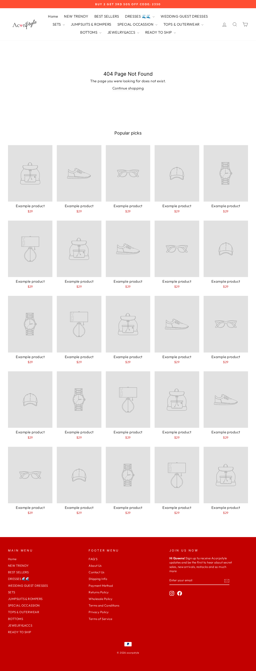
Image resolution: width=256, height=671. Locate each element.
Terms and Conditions (104, 605)
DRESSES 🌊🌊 (138, 16)
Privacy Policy (99, 612)
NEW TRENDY (76, 16)
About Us (95, 566)
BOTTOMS (89, 32)
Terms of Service (100, 619)
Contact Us (96, 572)
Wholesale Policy (100, 599)
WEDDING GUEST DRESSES (184, 16)
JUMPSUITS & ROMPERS (91, 24)
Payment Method (101, 586)
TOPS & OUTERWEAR (182, 24)
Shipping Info (98, 579)
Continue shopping (128, 88)
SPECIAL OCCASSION (135, 24)
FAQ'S (93, 559)
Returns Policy (99, 592)
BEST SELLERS (106, 16)
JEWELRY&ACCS (121, 32)
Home (53, 16)
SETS (57, 24)
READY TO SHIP (159, 32)
